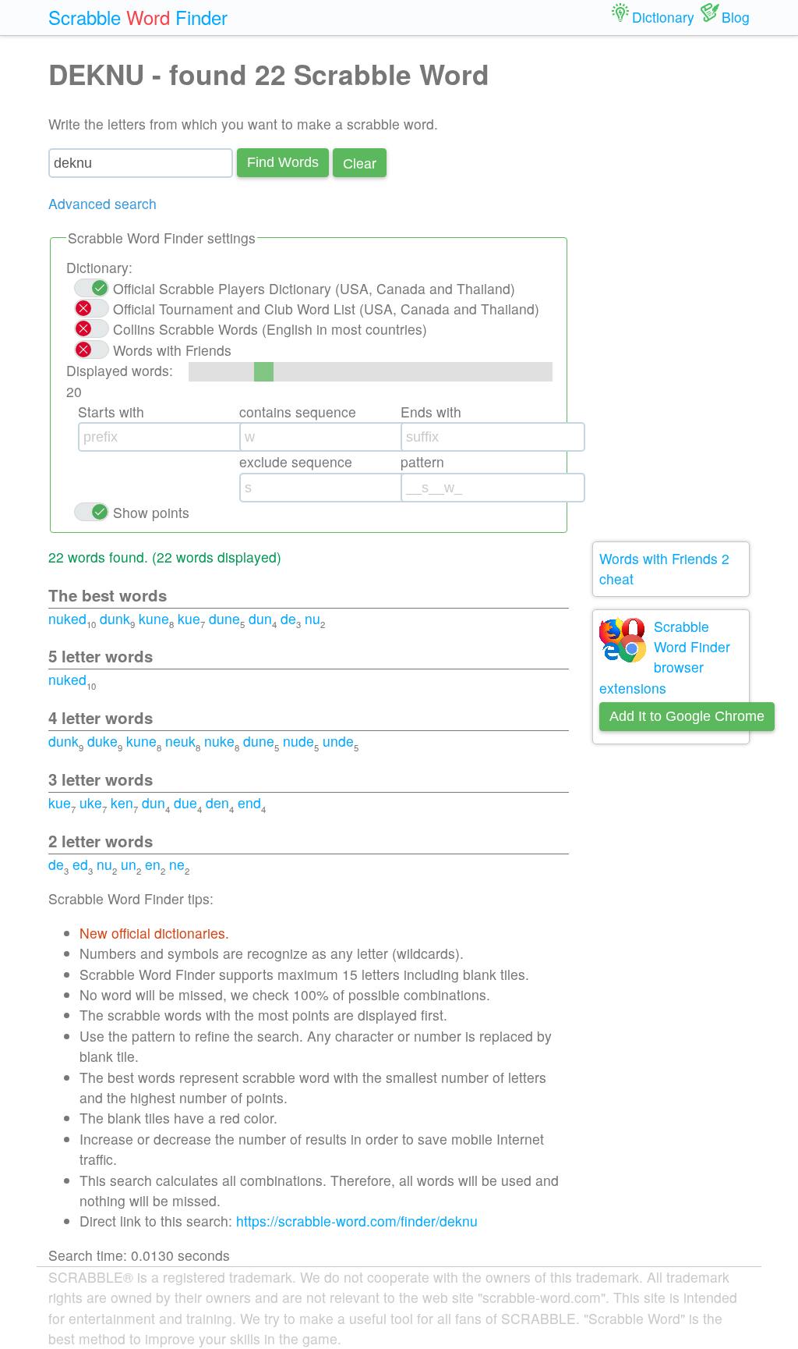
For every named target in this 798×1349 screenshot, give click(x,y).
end (249, 802)
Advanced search (102, 203)
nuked (67, 618)
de (288, 618)
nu (312, 618)
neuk (180, 741)
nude (298, 741)
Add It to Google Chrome (686, 716)
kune (154, 618)
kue (189, 618)
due (185, 802)
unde (338, 741)
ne (177, 864)
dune (224, 618)
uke (90, 802)
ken (122, 802)
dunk (115, 618)
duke (102, 741)
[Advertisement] (671, 289)
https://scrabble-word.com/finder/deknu (357, 1220)
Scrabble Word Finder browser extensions (664, 657)
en (153, 864)
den (217, 802)
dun (260, 618)
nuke (219, 741)
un (128, 864)
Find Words (283, 162)
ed (80, 864)
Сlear (359, 162)
